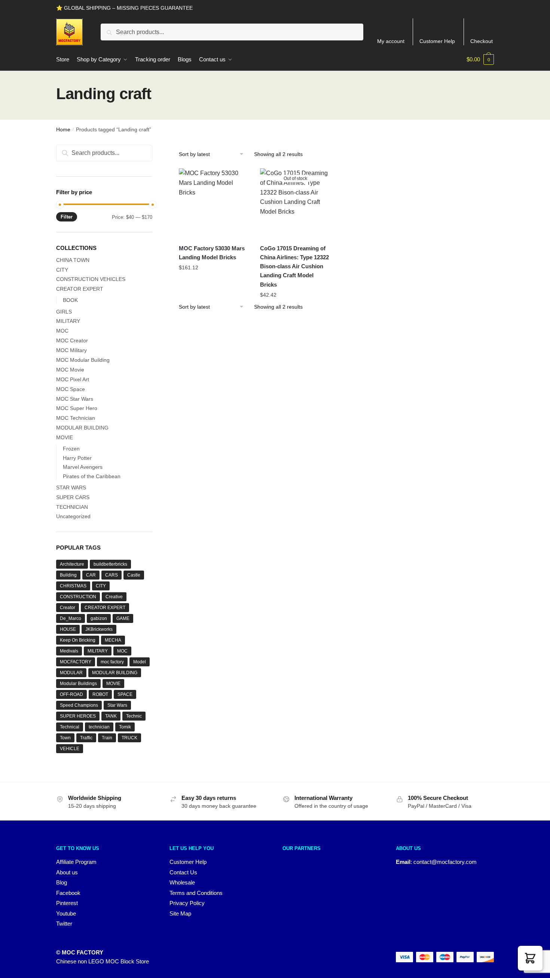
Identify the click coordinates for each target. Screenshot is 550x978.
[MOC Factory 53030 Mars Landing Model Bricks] (214, 203)
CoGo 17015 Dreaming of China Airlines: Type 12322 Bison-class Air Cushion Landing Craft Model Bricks (294, 266)
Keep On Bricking (77, 640)
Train (107, 737)
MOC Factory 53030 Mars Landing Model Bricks (212, 252)
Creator (67, 607)
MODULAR (71, 672)
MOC (62, 331)
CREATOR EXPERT (79, 289)
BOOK (70, 300)
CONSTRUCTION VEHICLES (90, 279)
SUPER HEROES (78, 716)
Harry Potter (77, 458)
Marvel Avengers (83, 467)
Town (65, 737)
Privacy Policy (187, 903)
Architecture (72, 564)
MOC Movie (70, 370)
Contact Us (183, 872)
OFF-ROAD (71, 694)
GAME (122, 618)
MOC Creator (72, 340)
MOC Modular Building (83, 360)
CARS (111, 575)
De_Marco (70, 618)
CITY (62, 270)
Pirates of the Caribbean (91, 476)
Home (63, 129)
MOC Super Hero (76, 408)
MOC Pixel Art (72, 379)
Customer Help (437, 41)
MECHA (113, 640)
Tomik (125, 727)
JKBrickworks (99, 629)
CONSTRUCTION (78, 596)
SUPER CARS (72, 497)
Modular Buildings (78, 683)
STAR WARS (71, 487)
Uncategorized (73, 516)
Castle (133, 575)
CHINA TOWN (72, 260)
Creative (114, 596)
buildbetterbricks (110, 564)
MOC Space (70, 389)
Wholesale (182, 882)
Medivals (69, 651)
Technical (69, 727)
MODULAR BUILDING (82, 428)
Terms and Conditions (196, 893)
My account (390, 41)
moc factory (112, 661)
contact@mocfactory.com (445, 862)
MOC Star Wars (74, 399)
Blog (61, 882)
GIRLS (64, 312)
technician (99, 727)
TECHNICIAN (72, 507)
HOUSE (68, 629)
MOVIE (64, 437)
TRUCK (129, 737)
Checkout (481, 41)
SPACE (124, 694)
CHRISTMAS (73, 586)
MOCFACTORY (75, 661)
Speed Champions (79, 705)
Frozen (71, 449)
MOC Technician (75, 418)
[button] (530, 958)
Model (139, 661)
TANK (111, 716)
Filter (67, 217)
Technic (134, 716)
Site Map (180, 913)
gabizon (99, 618)
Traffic (86, 737)
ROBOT (100, 694)
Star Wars (117, 705)
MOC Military (71, 350)
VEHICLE (69, 748)
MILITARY (68, 321)
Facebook (68, 893)
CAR (91, 575)
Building (68, 575)
